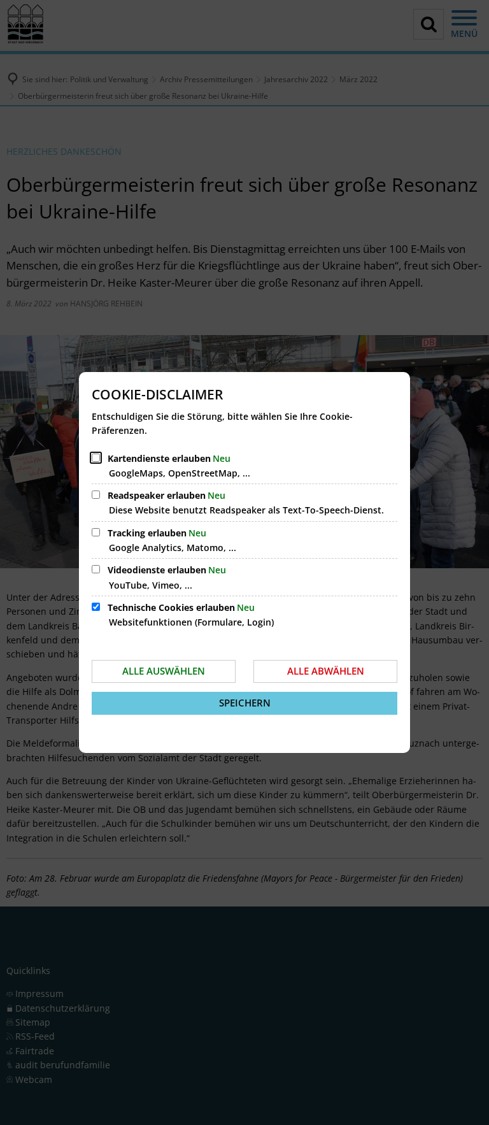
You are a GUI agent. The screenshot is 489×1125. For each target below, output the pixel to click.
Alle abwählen (325, 670)
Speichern (245, 702)
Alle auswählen (163, 670)
